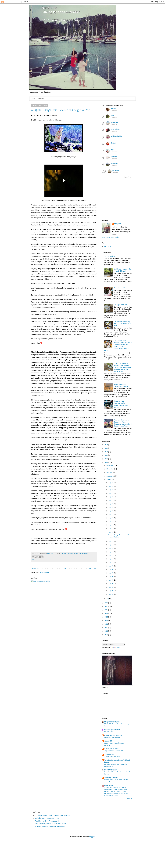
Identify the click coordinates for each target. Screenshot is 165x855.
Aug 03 (111, 587)
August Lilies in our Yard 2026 (114, 751)
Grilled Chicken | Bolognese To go (47, 818)
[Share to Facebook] (40, 557)
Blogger (91, 837)
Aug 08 (111, 569)
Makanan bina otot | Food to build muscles (50, 827)
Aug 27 (111, 497)
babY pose (107, 246)
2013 (106, 617)
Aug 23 (111, 511)
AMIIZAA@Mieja (116, 136)
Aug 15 (111, 545)
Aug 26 (111, 500)
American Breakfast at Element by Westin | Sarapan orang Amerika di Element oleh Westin (123, 423)
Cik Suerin (115, 170)
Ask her (41, 99)
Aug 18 (111, 529)
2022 (106, 459)
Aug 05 (111, 580)
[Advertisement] (133, 198)
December (110, 465)
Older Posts (92, 568)
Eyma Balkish (115, 129)
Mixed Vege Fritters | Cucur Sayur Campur (121, 385)
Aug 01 (111, 594)
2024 (106, 452)
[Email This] (33, 557)
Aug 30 (111, 486)
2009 (106, 631)
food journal (65, 553)
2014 (106, 613)
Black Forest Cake (120, 288)
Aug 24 (111, 507)
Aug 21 (111, 518)
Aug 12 (111, 555)
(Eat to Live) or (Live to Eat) (113, 735)
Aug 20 (111, 521)
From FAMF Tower (110, 770)
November (110, 469)
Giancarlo (114, 157)
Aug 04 (111, 584)
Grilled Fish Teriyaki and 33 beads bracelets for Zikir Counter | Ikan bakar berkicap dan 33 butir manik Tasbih (122, 367)
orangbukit (108, 741)
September (110, 476)
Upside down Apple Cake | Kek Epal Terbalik (122, 270)
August (109, 480)
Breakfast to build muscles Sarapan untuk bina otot (52, 815)
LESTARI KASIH (108, 731)
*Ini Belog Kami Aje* (111, 778)
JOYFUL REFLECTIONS (111, 749)
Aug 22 (111, 514)
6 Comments (36, 560)
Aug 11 (111, 559)
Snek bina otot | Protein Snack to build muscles (51, 824)
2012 (106, 620)
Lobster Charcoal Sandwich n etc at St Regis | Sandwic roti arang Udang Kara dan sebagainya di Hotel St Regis (118, 345)
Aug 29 (111, 490)
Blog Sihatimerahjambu (112, 722)
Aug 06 (111, 577)
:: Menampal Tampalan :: (112, 756)
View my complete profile (110, 237)
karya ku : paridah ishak (112, 730)
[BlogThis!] (35, 557)
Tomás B (113, 109)
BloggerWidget (128, 177)
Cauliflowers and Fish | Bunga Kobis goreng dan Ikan (122, 324)
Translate (118, 648)
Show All (129, 798)
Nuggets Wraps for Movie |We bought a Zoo (60, 110)
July (108, 599)
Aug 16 (111, 541)
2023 (106, 455)
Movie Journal (73, 553)
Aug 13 (111, 552)
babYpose (117, 224)
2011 (106, 624)
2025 (106, 448)
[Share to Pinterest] (42, 557)
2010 (106, 628)
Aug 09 (111, 566)
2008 (106, 635)
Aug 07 (111, 573)
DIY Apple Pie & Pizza (121, 305)
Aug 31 (111, 483)
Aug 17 (111, 532)
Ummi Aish (114, 164)
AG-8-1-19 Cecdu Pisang (112, 737)
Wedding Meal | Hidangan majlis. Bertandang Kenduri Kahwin (121, 404)
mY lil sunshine (110, 256)
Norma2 (113, 143)
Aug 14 (111, 548)
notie (112, 116)
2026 (106, 445)
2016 (106, 606)
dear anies (114, 122)
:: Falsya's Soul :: (110, 754)
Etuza (112, 150)
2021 (106, 462)
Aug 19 (111, 525)
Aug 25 (111, 504)
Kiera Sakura (108, 785)
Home (33, 99)
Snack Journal (83, 553)
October (110, 472)
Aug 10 (111, 562)
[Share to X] (37, 557)
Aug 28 (111, 493)
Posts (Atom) (44, 572)
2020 (106, 603)
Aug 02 (111, 591)
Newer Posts (36, 568)
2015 (106, 610)
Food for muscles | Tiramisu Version (47, 821)
